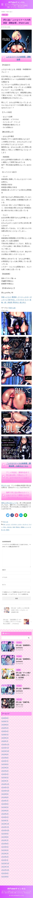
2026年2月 (5, 738)
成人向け (9, 527)
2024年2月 (5, 817)
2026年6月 (5, 724)
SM (4, 524)
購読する (7, 633)
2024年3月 (5, 814)
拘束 (14, 527)
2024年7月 (4, 800)
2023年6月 (5, 843)
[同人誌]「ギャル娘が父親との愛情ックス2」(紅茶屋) (23, 675)
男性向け (18, 527)
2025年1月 (4, 781)
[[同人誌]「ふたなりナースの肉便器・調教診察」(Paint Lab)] (21, 515)
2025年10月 (5, 751)
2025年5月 (5, 767)
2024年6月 (5, 804)
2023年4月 (5, 850)
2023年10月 (5, 830)
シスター (19, 524)
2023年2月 (5, 857)
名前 (4, 570)
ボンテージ (25, 524)
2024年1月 (4, 820)
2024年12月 (5, 784)
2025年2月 (5, 777)
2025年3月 (5, 774)
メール (4, 577)
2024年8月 (5, 797)
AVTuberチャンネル (16, 2)
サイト (4, 584)
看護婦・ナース (25, 527)
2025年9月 (5, 754)
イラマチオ (14, 524)
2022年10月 (5, 870)
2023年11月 (5, 827)
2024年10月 (5, 791)
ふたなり (8, 524)
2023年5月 (5, 847)
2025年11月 (5, 748)
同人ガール (4, 485)
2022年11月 (5, 867)
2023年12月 (5, 824)
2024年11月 (5, 787)
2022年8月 (5, 876)
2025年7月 (4, 761)
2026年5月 (5, 728)
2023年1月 (4, 860)
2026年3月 (5, 734)
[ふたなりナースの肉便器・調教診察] (16, 334)
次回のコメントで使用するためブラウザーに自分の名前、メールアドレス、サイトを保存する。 (16, 593)
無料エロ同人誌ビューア (9, 503)
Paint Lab (12, 308)
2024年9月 (5, 794)
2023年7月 (4, 840)
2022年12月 (5, 863)
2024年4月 (5, 810)
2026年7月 (4, 721)
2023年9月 (5, 834)
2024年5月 (5, 807)
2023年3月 (5, 853)
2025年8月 (5, 758)
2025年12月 (5, 744)
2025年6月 (5, 764)
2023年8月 (5, 837)
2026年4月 (5, 731)
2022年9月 (5, 873)
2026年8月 (5, 718)
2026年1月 (4, 741)
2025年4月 (5, 771)
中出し (5, 527)
